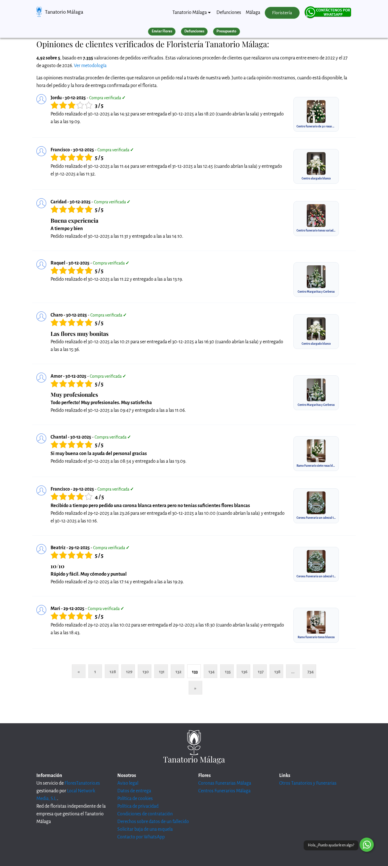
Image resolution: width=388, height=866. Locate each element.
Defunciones (228, 12)
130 (146, 671)
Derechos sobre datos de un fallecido (153, 821)
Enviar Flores (162, 31)
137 (261, 671)
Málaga (253, 12)
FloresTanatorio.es (82, 783)
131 (161, 671)
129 (129, 671)
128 (113, 671)
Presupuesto (226, 31)
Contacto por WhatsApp (141, 837)
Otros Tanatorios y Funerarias (308, 783)
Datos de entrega (134, 790)
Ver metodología (90, 65)
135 (228, 671)
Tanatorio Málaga (64, 12)
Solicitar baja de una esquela (145, 829)
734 (310, 671)
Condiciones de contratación (145, 814)
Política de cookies (135, 798)
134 (211, 671)
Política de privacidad (137, 806)
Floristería (282, 12)
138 (277, 671)
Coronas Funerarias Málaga (224, 783)
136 (244, 671)
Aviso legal (127, 783)
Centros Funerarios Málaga (224, 790)
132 (179, 671)
